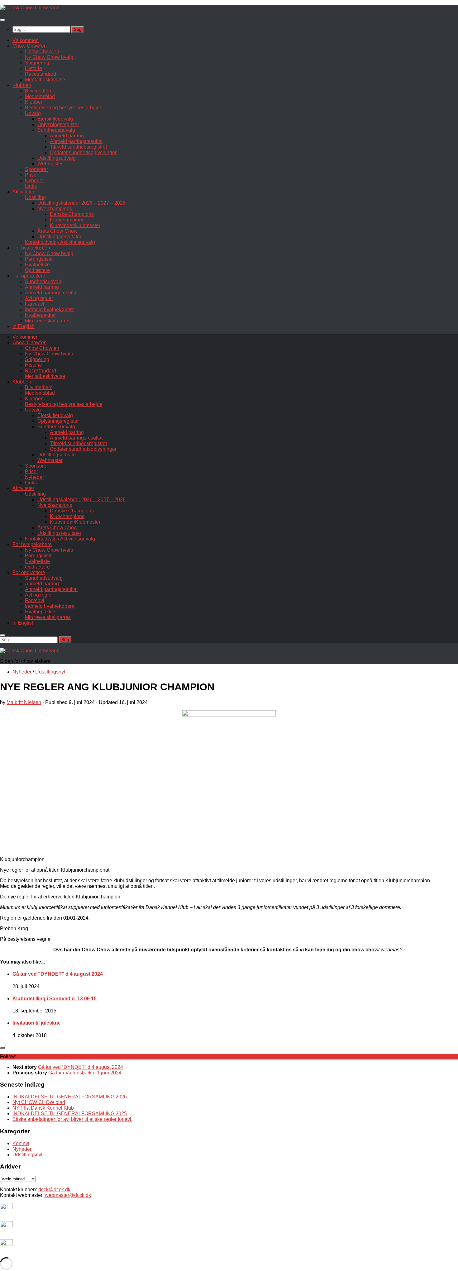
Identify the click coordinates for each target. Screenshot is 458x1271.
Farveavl (34, 304)
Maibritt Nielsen (24, 702)
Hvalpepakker (40, 315)
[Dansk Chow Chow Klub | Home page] (30, 7)
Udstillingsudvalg (56, 158)
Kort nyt (20, 1143)
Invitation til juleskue (36, 1023)
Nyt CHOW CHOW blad (38, 1102)
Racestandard (40, 74)
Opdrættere (37, 270)
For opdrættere (28, 275)
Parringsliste (39, 259)
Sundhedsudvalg (56, 130)
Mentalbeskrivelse (45, 79)
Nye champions (54, 208)
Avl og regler (39, 298)
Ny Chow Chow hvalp (49, 57)
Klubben (21, 85)
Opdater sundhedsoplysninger (83, 152)
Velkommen (25, 40)
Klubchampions (67, 219)
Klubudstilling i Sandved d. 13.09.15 (54, 998)
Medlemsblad (40, 96)
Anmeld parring (67, 135)
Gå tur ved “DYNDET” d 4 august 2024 (57, 974)
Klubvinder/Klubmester (75, 225)
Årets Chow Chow (57, 231)
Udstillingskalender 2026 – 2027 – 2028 (81, 203)
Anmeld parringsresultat (76, 141)
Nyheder (34, 180)
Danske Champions (72, 214)
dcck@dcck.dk (54, 1189)
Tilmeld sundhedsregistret (78, 147)
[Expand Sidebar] (2, 1048)
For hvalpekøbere (32, 247)
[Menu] (2, 20)
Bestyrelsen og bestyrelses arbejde (64, 107)
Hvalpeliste (37, 264)
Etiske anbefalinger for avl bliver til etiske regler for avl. (72, 1119)
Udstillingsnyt (50, 671)
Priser (31, 175)
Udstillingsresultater (59, 236)
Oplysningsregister (58, 124)
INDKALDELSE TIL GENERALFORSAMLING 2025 (69, 1113)
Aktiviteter (23, 191)
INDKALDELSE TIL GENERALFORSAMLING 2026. (70, 1096)
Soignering (37, 62)
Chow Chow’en (29, 46)
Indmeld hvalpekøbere (49, 309)
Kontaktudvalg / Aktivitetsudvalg (60, 242)
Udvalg (33, 113)
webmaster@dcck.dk (67, 1195)
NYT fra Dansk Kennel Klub (43, 1108)
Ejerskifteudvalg (55, 118)
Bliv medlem (38, 90)
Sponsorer (36, 169)
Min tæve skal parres (48, 320)
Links (31, 186)
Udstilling (35, 197)
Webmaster (50, 163)
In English (23, 326)
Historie (33, 68)
